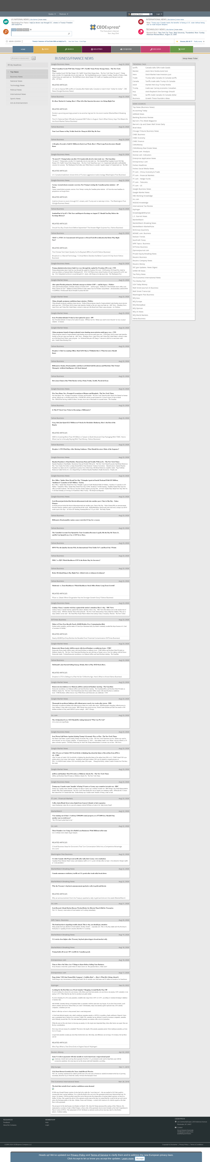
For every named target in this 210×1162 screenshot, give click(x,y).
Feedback (6, 1122)
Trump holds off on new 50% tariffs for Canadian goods (71, 952)
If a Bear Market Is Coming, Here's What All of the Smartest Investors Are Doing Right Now (83, 101)
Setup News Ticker (190, 58)
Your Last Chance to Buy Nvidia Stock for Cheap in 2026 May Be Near (76, 131)
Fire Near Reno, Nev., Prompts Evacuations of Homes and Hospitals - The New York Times (83, 393)
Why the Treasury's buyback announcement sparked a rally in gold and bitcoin (79, 886)
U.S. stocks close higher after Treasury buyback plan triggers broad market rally (79, 939)
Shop (182, 49)
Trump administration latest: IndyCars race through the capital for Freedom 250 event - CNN (84, 268)
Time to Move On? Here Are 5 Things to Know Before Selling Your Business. (78, 964)
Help (46, 1122)
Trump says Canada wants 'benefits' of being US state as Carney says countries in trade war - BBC (85, 786)
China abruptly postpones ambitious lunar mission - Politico (72, 301)
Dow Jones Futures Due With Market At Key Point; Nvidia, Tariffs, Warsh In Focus (80, 380)
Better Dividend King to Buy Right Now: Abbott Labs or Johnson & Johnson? (78, 573)
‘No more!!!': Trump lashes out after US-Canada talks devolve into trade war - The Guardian (83, 159)
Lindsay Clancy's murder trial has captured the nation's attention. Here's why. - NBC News (83, 607)
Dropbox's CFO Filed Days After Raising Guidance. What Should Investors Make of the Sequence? (85, 449)
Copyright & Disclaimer (169, 1144)
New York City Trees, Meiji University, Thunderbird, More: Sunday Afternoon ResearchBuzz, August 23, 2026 (176, 33)
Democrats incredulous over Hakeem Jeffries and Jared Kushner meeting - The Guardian (82, 686)
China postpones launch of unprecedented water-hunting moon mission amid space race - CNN (84, 332)
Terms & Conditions (196, 1144)
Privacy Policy (183, 1144)
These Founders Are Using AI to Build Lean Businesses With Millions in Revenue (79, 830)
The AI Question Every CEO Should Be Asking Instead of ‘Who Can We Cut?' (78, 720)
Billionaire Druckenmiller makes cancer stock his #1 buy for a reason (76, 520)
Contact (179, 1127)
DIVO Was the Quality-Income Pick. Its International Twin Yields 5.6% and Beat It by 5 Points (84, 547)
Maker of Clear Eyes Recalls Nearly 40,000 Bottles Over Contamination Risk (78, 624)
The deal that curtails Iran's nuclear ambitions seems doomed (73, 1086)
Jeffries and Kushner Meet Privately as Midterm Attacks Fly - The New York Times (80, 773)
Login (158, 14)
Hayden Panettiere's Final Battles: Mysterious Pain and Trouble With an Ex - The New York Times (85, 461)
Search (70, 49)
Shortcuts (62, 14)
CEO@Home (127, 49)
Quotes (51, 14)
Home (23, 49)
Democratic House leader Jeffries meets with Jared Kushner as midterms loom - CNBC (81, 648)
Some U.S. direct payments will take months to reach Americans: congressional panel (81, 1056)
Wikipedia (26, 30)
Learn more (128, 1158)
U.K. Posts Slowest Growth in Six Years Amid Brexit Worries (72, 1071)
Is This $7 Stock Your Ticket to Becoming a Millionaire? (71, 410)
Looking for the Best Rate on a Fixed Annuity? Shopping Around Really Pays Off (79, 990)
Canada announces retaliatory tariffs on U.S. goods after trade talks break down (79, 873)
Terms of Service (99, 1155)
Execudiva (156, 49)
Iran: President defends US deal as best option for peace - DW (73, 317)
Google (14, 30)
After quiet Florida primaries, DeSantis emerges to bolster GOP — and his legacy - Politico (83, 284)
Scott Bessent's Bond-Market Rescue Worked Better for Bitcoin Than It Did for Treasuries (82, 908)
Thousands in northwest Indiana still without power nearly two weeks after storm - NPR (81, 703)
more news (43, 19)
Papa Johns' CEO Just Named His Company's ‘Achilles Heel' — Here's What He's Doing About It (85, 977)
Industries (97, 49)
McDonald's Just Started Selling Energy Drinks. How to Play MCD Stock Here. (79, 664)
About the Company (9, 1125)
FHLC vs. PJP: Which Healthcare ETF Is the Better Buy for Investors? (76, 560)
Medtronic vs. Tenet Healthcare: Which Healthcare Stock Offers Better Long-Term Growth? (83, 585)
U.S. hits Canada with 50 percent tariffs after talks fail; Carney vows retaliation (79, 858)
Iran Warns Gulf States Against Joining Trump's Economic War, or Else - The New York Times (84, 736)
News (46, 49)
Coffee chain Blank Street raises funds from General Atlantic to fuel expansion (78, 803)
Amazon (19, 30)
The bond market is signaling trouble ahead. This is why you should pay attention (79, 924)
